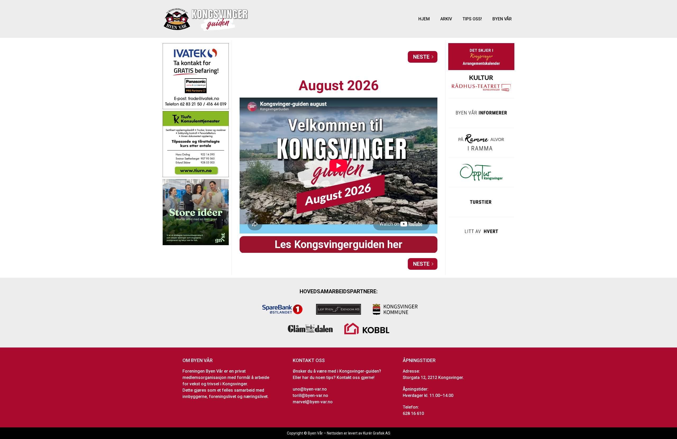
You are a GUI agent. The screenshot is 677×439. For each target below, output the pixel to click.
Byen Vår (502, 18)
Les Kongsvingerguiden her (338, 244)
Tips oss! (472, 18)
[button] (422, 57)
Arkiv (446, 18)
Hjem (424, 18)
